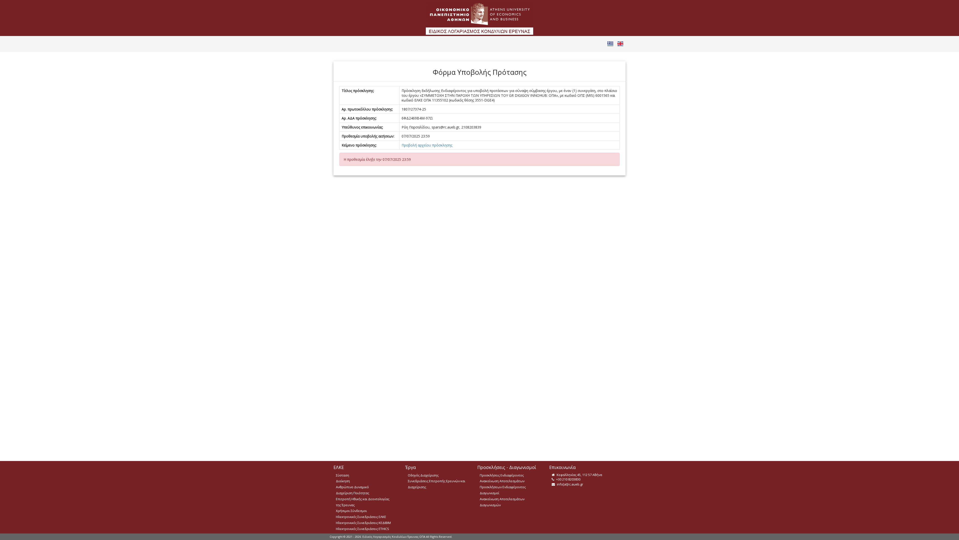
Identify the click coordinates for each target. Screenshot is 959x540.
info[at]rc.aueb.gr (569, 484)
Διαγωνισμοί (489, 493)
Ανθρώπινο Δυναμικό (352, 487)
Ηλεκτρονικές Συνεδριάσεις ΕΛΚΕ (361, 516)
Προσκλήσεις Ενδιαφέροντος (502, 475)
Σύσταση (342, 475)
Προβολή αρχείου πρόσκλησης (427, 145)
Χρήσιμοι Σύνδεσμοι (351, 510)
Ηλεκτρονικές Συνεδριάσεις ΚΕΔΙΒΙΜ (363, 522)
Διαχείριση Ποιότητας (352, 493)
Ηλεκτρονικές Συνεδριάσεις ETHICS (362, 528)
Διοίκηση (343, 481)
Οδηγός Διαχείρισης (423, 475)
